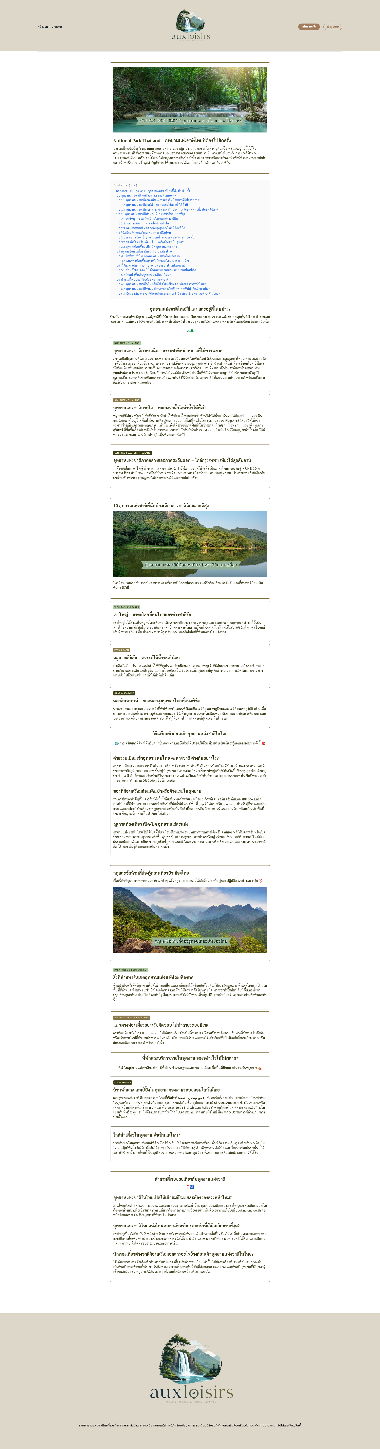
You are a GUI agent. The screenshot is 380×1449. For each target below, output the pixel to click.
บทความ (57, 27)
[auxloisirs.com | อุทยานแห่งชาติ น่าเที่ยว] (190, 26)
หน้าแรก (43, 27)
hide (133, 185)
